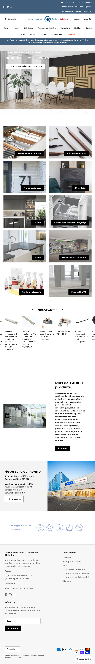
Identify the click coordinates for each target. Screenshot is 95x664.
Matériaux (77, 28)
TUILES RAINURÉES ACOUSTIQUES (25, 66)
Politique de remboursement (76, 573)
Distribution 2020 (17, 655)
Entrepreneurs (77, 2)
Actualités (79, 7)
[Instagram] (8, 7)
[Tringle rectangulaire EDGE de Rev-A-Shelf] (82, 321)
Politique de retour (71, 561)
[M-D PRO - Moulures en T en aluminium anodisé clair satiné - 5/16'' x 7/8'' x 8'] (30, 321)
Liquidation (71, 34)
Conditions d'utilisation (73, 569)
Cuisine (5, 28)
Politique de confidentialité (75, 577)
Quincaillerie (65, 28)
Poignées (16, 28)
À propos (88, 7)
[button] (42, 112)
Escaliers (89, 28)
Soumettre (13, 628)
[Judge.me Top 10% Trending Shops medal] (79, 528)
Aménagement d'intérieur (47, 28)
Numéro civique (56, 34)
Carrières (88, 2)
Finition (32, 34)
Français (86, 11)
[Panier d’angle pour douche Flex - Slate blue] (47, 321)
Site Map (66, 581)
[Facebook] (4, 7)
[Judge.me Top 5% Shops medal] (69, 528)
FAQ (64, 565)
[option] (47, 80)
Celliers (22, 34)
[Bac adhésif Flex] (65, 321)
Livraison (66, 558)
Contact (78, 11)
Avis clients (65, 2)
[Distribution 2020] (11, 7)
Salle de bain (28, 28)
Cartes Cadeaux (67, 11)
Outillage (43, 34)
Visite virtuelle (67, 7)
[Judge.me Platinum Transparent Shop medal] (40, 528)
